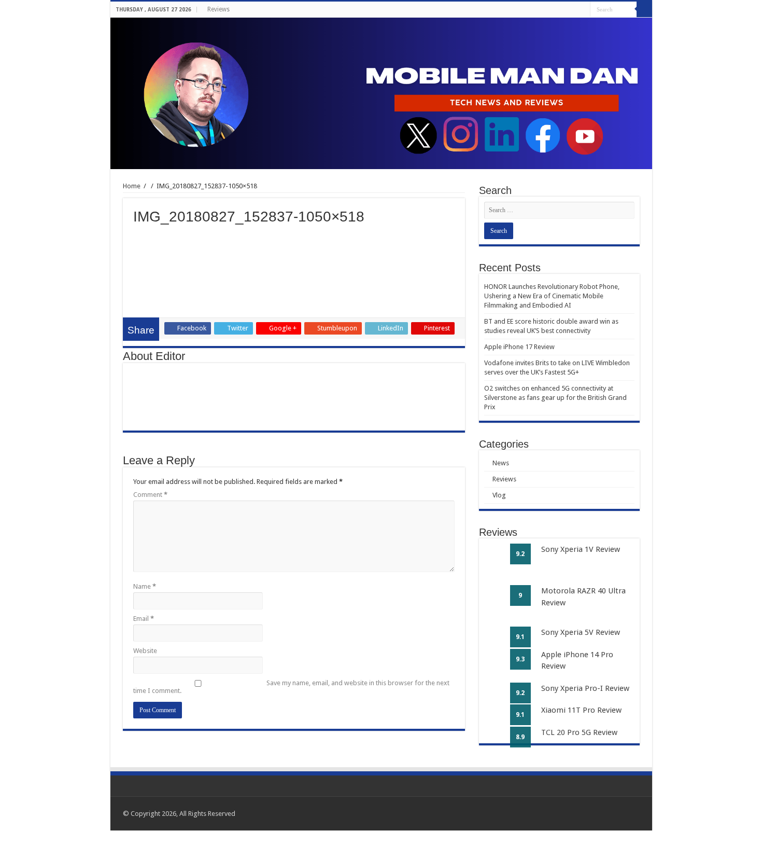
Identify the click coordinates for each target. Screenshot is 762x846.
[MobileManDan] (381, 93)
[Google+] (553, 10)
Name (144, 586)
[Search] (644, 9)
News (500, 463)
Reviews (218, 9)
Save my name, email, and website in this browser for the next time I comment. (291, 687)
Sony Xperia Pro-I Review (585, 688)
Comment (150, 494)
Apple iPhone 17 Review (519, 347)
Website (145, 651)
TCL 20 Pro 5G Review (579, 732)
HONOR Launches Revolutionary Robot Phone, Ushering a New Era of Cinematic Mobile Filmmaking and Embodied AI (551, 296)
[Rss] (543, 10)
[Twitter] (563, 10)
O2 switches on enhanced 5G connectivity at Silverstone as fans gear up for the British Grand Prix (555, 397)
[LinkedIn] (572, 10)
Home (131, 186)
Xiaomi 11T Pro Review (581, 710)
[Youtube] (582, 10)
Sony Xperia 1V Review (580, 549)
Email (143, 618)
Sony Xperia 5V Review (580, 632)
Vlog (499, 495)
